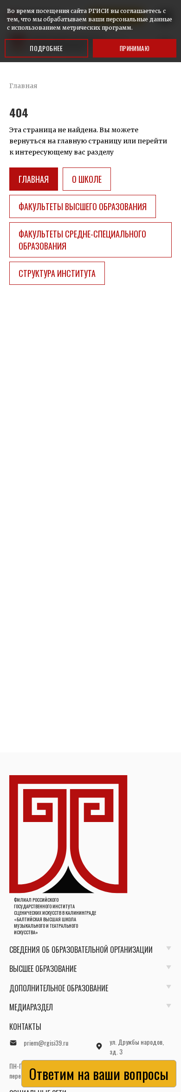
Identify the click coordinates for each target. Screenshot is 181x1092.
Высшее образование (43, 968)
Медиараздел (31, 1007)
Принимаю (134, 48)
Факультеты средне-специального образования (82, 240)
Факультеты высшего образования (83, 206)
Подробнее (46, 48)
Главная (34, 179)
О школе (87, 179)
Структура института (57, 273)
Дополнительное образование (58, 988)
